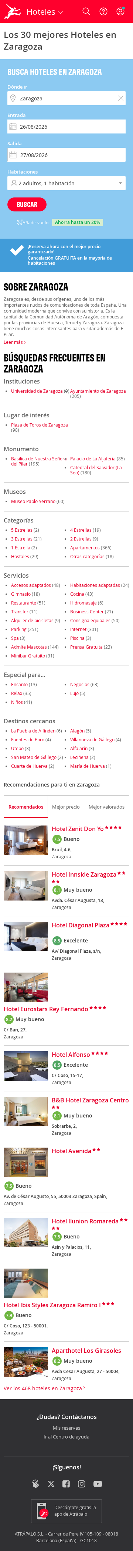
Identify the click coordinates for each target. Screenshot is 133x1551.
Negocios (79, 684)
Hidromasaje (83, 603)
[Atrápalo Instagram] (82, 1484)
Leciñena (79, 757)
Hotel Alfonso (71, 1055)
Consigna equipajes (90, 620)
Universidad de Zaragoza (37, 391)
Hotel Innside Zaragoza (84, 874)
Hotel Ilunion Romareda (85, 1221)
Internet (78, 629)
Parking (19, 629)
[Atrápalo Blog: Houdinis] (35, 1483)
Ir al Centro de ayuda (66, 1437)
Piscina (77, 638)
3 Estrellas (22, 539)
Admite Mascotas (29, 647)
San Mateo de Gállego (34, 757)
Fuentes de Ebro (27, 739)
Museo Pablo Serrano (33, 501)
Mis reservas (66, 1428)
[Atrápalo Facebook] (66, 1484)
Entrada (16, 115)
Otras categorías (87, 556)
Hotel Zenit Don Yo (78, 829)
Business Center (87, 611)
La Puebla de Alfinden (33, 731)
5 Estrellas (22, 530)
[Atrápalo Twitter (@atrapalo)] (51, 1484)
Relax (16, 693)
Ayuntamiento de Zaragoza (98, 391)
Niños (17, 702)
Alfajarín (79, 748)
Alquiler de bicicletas (32, 620)
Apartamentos (85, 547)
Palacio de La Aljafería (93, 458)
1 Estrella (20, 547)
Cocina (77, 594)
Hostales (20, 556)
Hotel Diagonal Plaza (80, 925)
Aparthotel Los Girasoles (86, 1351)
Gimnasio (21, 594)
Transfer (19, 611)
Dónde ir (17, 86)
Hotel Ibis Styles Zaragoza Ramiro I (52, 1305)
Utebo (17, 748)
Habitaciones (22, 171)
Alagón (77, 731)
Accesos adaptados (31, 585)
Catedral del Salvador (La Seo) (96, 469)
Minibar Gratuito (28, 656)
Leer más (14, 342)
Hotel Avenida (71, 1151)
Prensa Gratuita (86, 647)
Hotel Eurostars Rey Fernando (46, 1009)
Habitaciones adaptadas (95, 585)
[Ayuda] (103, 11)
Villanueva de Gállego (92, 739)
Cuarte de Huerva (29, 766)
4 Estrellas (81, 530)
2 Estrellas (81, 539)
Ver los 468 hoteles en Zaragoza (43, 1388)
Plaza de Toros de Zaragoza (39, 425)
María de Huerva (87, 766)
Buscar (27, 204)
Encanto (19, 684)
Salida (14, 143)
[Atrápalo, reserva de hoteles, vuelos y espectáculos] (12, 11)
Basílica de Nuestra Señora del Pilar (39, 461)
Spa (15, 638)
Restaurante (23, 603)
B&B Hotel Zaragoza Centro (90, 1100)
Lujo (74, 693)
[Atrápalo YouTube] (97, 1484)
